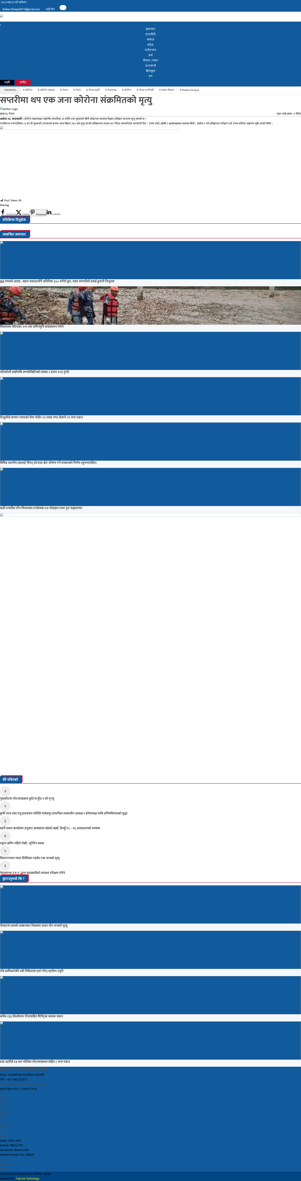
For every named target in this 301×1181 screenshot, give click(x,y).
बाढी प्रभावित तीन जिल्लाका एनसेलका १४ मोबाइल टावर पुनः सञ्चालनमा (41, 508)
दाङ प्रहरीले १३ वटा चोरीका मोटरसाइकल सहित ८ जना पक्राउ (35, 1061)
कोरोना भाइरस (47, 90)
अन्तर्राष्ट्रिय (5, 1112)
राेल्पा (65, 90)
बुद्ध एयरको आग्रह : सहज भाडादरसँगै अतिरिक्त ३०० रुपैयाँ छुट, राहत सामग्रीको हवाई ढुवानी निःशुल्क (57, 281)
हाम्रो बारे (4, 1164)
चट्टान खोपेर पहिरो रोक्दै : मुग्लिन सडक (22, 843)
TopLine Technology (27, 1178)
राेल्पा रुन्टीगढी (146, 90)
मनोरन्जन (150, 50)
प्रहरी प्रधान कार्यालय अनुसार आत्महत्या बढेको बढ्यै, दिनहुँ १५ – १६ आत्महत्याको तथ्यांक (50, 828)
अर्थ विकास (5, 1108)
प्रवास (3, 1126)
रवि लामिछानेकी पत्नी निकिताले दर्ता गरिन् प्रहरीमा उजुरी (31, 971)
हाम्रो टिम (50, 9)
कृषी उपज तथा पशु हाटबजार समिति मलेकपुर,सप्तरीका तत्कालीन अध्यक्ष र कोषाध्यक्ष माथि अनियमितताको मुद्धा (63, 813)
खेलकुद (150, 71)
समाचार (150, 29)
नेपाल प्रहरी (94, 90)
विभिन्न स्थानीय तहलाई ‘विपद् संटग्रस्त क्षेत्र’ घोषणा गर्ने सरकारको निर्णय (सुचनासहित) (48, 462)
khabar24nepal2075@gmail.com (21, 9)
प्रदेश (151, 44)
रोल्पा (78, 90)
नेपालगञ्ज (112, 90)
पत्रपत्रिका (5, 1136)
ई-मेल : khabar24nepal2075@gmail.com (22, 1084)
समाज (150, 39)
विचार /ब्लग (150, 60)
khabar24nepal (190, 90)
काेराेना (28, 90)
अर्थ (150, 55)
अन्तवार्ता (150, 65)
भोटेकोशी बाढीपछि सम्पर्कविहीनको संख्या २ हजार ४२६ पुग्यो (34, 372)
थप (151, 76)
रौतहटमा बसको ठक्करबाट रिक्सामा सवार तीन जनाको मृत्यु (33, 925)
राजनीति (150, 34)
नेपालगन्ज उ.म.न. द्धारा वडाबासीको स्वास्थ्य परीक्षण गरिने (32, 873)
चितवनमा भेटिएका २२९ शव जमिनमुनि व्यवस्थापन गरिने (32, 326)
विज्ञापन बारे (6, 1169)
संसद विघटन (167, 90)
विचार (3, 1117)
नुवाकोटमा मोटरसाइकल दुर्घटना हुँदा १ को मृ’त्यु (27, 798)
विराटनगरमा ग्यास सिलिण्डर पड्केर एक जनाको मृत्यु (30, 858)
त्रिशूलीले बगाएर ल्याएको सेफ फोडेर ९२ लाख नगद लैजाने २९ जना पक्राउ (41, 417)
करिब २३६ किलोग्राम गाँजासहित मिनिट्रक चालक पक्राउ (31, 1016)
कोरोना (127, 90)
